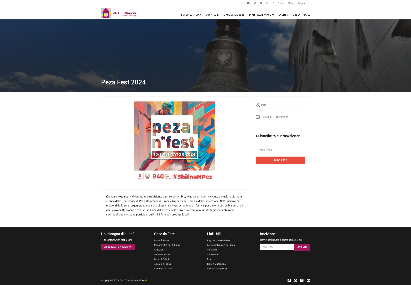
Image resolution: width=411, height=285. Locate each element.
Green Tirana (301, 14)
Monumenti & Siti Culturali (167, 245)
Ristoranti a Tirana (163, 268)
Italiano (302, 3)
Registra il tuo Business (218, 240)
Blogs (290, 3)
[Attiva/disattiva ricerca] (242, 3)
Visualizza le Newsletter (118, 246)
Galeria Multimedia (216, 264)
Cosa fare (212, 14)
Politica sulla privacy (217, 268)
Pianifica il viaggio (261, 14)
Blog (209, 259)
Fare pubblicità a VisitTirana (221, 245)
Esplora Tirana (191, 14)
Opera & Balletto (162, 259)
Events (283, 14)
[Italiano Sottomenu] (309, 3)
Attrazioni (159, 249)
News (281, 3)
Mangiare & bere (233, 14)
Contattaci (212, 254)
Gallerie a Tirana (162, 254)
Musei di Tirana (161, 240)
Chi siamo (212, 249)
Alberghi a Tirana (162, 264)
